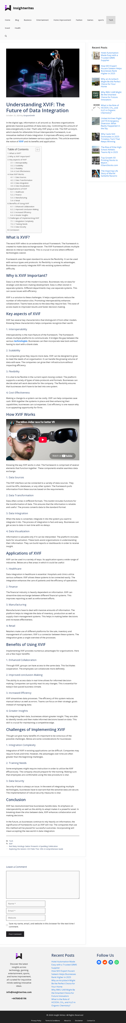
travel (7, 28)
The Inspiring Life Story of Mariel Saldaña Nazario (109, 173)
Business (28, 20)
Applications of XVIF (18, 189)
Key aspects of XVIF (18, 159)
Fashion (79, 20)
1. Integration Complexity (23, 221)
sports (101, 20)
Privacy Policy (36, 1020)
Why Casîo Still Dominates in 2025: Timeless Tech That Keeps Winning (110, 138)
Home (7, 20)
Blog (17, 20)
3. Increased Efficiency (22, 212)
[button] (5, 36)
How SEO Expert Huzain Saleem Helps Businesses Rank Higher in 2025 (111, 69)
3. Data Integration (21, 183)
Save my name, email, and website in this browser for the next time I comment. (42, 925)
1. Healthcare (19, 192)
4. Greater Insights (21, 215)
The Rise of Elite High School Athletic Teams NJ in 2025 (111, 150)
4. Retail (17, 200)
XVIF (11, 843)
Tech (111, 20)
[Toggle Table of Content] (36, 150)
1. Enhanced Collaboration (24, 206)
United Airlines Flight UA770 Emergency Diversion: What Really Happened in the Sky (111, 123)
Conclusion (14, 230)
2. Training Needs (20, 224)
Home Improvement (62, 20)
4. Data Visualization (22, 186)
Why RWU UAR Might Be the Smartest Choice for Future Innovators (111, 96)
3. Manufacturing (20, 198)
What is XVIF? (15, 153)
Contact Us (91, 1020)
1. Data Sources (20, 177)
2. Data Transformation (23, 180)
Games (90, 20)
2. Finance (18, 195)
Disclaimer (79, 1020)
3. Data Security (20, 227)
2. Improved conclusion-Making (26, 209)
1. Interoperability (20, 163)
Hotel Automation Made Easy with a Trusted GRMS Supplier (109, 56)
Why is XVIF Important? (19, 156)
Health (17, 28)
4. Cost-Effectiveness (22, 171)
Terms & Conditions (52, 1020)
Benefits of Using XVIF (19, 203)
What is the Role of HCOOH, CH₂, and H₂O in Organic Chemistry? (110, 109)
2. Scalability (18, 165)
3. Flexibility (18, 168)
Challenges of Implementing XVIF (24, 218)
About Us (67, 1020)
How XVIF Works (16, 174)
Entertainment (42, 20)
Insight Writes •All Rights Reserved (68, 1015)
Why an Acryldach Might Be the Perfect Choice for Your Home (110, 83)
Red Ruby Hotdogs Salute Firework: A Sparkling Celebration (33, 846)
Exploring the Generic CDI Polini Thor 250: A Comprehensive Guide (36, 849)
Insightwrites (23, 8)
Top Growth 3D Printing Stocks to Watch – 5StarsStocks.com (109, 161)
